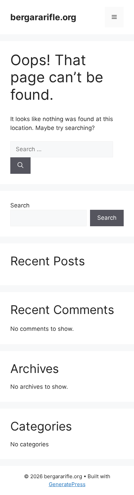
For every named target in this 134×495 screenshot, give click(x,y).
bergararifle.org (43, 17)
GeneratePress (67, 484)
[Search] (20, 165)
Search (20, 205)
